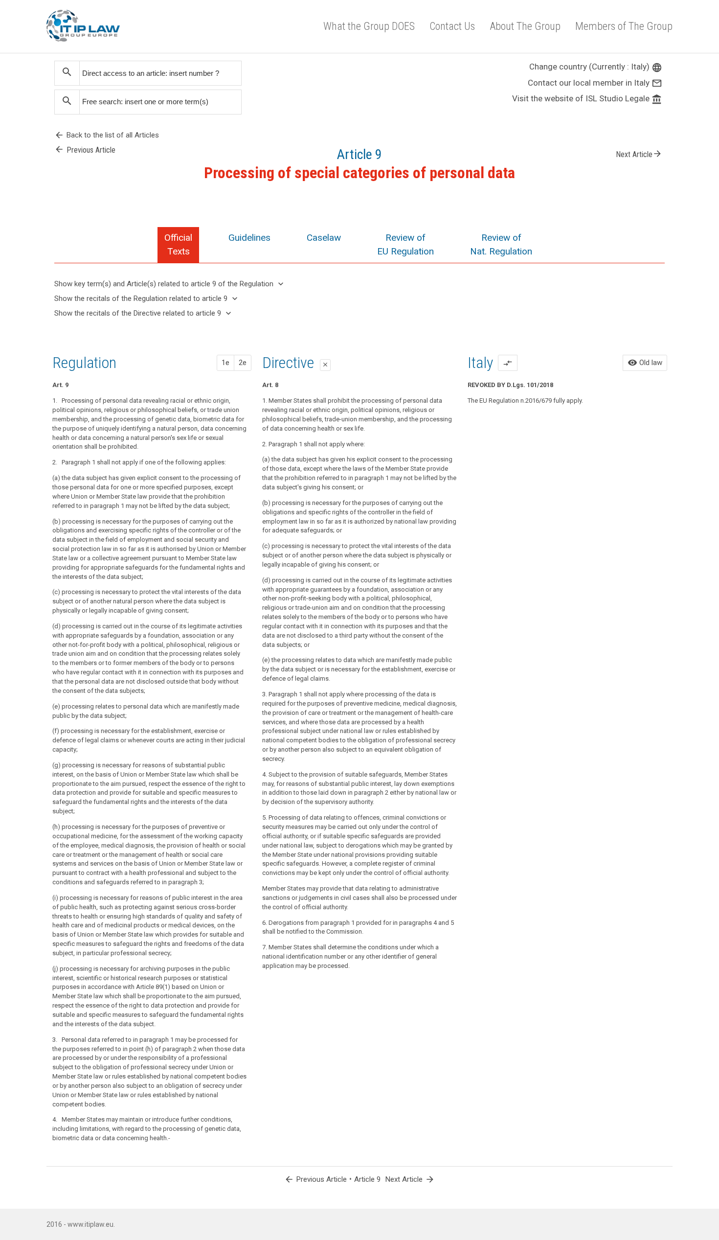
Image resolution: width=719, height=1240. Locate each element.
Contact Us (452, 26)
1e (225, 362)
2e (243, 362)
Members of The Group (624, 26)
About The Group (525, 26)
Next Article (639, 154)
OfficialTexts (178, 244)
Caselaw (324, 237)
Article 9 (367, 1179)
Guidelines (249, 237)
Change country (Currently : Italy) (595, 66)
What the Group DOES (369, 26)
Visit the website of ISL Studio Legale (587, 98)
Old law (645, 362)
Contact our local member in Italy (595, 83)
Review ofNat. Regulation (501, 244)
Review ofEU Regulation (405, 244)
